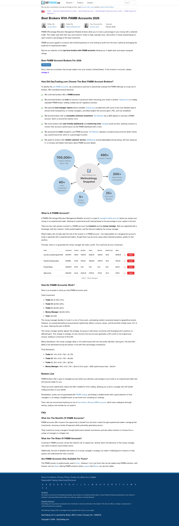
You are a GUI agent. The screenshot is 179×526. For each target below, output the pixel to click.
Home (49, 11)
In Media (92, 477)
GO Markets (98, 115)
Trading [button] (80, 2)
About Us (84, 477)
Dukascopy (90, 107)
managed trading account (109, 218)
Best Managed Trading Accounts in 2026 (109, 11)
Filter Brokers (46, 65)
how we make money (88, 7)
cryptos (87, 466)
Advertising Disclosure (67, 480)
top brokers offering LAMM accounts (92, 402)
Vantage (105, 123)
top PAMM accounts (60, 86)
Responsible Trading (49, 480)
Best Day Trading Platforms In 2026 (64, 11)
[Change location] (43, 11)
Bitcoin (96, 466)
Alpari (56, 466)
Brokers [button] (69, 2)
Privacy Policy (63, 477)
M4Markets (91, 139)
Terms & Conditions (48, 477)
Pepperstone (124, 99)
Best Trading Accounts (86, 11)
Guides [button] (90, 2)
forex (78, 463)
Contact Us (75, 477)
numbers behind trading (106, 7)
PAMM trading (81, 394)
